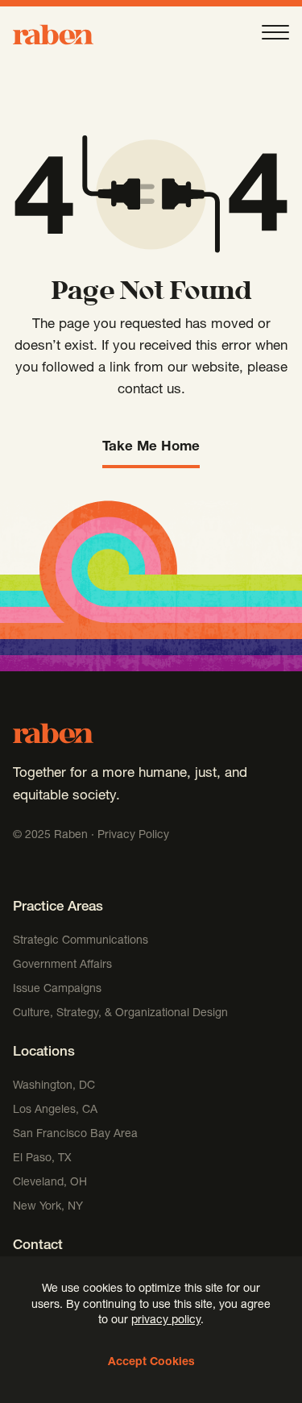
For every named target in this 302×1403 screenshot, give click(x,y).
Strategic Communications (80, 941)
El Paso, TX (42, 1158)
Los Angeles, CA (55, 1110)
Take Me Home (151, 448)
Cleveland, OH (50, 1183)
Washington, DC (54, 1086)
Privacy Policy (133, 835)
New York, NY (48, 1207)
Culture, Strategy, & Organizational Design (120, 1013)
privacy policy (166, 1320)
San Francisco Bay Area (75, 1134)
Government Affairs (62, 965)
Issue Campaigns (59, 989)
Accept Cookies (151, 1362)
